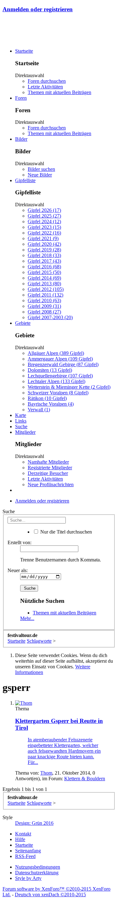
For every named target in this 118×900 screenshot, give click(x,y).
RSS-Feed (25, 856)
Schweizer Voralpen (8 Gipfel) (58, 392)
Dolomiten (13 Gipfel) (50, 370)
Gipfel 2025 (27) (44, 215)
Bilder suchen (41, 169)
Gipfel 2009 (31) (44, 306)
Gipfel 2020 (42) (44, 244)
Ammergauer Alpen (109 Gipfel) (60, 358)
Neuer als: (18, 570)
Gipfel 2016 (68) (44, 266)
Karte (20, 415)
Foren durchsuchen (47, 81)
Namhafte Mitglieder (48, 462)
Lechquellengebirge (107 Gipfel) (60, 375)
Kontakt (23, 833)
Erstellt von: (19, 542)
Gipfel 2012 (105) (46, 289)
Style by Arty (28, 878)
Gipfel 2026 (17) (44, 210)
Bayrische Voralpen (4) (51, 404)
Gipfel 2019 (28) (44, 249)
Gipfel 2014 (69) (44, 278)
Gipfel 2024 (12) (44, 221)
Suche (21, 426)
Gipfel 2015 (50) (44, 272)
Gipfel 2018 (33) (44, 255)
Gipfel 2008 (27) (44, 311)
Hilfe (20, 839)
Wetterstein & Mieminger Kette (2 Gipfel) (69, 387)
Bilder (21, 139)
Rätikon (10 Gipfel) (47, 398)
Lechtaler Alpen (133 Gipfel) (56, 381)
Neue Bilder (40, 174)
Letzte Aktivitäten (45, 86)
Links (20, 421)
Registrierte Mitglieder (50, 467)
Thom (46, 773)
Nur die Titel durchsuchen (65, 531)
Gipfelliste (25, 180)
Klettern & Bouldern (84, 778)
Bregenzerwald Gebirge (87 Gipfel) (63, 364)
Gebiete (23, 323)
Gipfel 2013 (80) (44, 283)
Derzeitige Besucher (48, 473)
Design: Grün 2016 (34, 823)
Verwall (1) (39, 409)
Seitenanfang (28, 850)
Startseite (24, 51)
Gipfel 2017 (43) (44, 261)
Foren (21, 98)
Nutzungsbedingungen (37, 867)
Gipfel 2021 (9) (43, 238)
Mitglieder (25, 432)
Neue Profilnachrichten (51, 484)
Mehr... (27, 618)
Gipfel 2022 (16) (44, 232)
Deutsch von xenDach (50, 894)
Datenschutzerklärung (37, 872)
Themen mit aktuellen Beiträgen (59, 92)
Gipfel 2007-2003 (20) (50, 317)
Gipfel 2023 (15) (44, 227)
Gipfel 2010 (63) (44, 300)
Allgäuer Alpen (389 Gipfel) (56, 353)
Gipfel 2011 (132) (45, 294)
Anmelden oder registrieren (38, 9)
